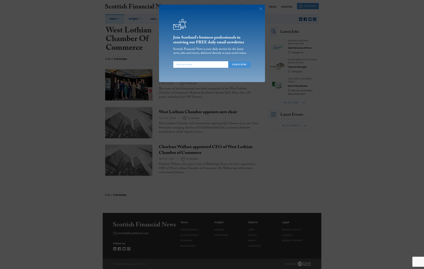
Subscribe (239, 64)
